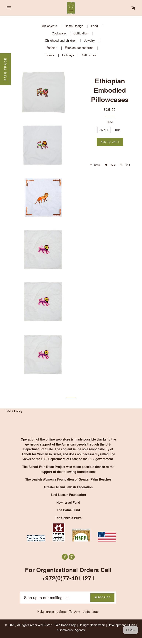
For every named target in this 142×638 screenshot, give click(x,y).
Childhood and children (60, 40)
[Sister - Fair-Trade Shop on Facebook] (65, 556)
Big (117, 130)
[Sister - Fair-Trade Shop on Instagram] (72, 556)
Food (94, 25)
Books (49, 55)
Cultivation (80, 33)
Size (110, 121)
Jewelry (89, 40)
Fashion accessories (79, 47)
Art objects (49, 25)
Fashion (51, 47)
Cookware (59, 33)
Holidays (68, 55)
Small (104, 130)
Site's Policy (14, 410)
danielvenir (97, 624)
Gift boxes (89, 55)
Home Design (74, 25)
